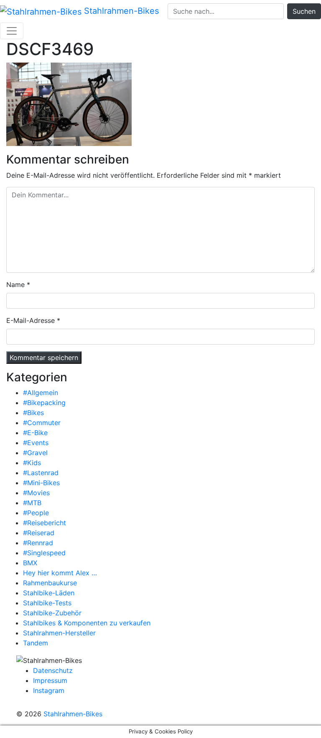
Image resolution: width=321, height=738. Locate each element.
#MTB (32, 503)
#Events (35, 442)
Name (15, 284)
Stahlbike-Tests (47, 603)
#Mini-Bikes (41, 483)
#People (36, 513)
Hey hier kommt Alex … (60, 573)
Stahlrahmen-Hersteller (59, 633)
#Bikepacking (44, 402)
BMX (30, 563)
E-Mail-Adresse (30, 320)
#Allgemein (40, 392)
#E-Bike (35, 432)
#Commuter (42, 422)
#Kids (32, 462)
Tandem (35, 643)
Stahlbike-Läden (48, 593)
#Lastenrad (41, 472)
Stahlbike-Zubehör (52, 613)
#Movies (36, 493)
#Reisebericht (44, 523)
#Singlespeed (44, 553)
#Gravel (35, 452)
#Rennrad (38, 543)
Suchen (304, 11)
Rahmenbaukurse (50, 583)
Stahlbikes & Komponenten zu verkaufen (86, 623)
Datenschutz (53, 670)
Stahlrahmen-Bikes (120, 11)
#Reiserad (38, 533)
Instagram (48, 690)
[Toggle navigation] (11, 31)
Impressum (50, 680)
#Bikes (33, 412)
